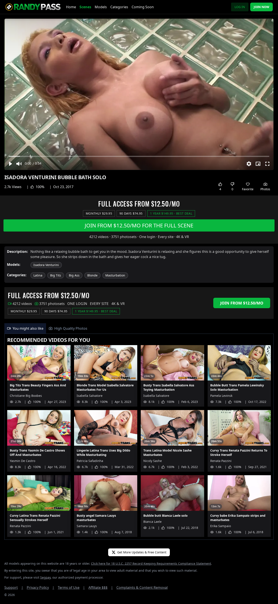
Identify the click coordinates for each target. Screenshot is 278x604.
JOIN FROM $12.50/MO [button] (241, 303)
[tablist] (139, 328)
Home (71, 7)
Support (13, 587)
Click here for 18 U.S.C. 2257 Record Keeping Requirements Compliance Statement (151, 563)
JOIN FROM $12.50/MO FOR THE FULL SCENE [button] (139, 225)
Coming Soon (143, 7)
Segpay (45, 577)
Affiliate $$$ (100, 587)
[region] (139, 94)
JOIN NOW (261, 7)
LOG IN (240, 7)
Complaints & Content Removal (142, 587)
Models (101, 7)
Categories (119, 7)
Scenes (85, 7)
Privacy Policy (40, 587)
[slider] (139, 156)
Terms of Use (71, 587)
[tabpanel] (139, 437)
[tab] (25, 328)
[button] (10, 163)
